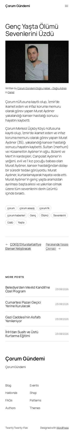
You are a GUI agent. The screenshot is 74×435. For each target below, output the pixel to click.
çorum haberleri (16, 215)
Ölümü (44, 215)
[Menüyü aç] (66, 6)
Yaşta (21, 222)
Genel (11, 92)
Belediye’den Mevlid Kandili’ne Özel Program (27, 289)
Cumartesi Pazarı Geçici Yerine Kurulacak (23, 304)
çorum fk (44, 208)
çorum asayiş (27, 208)
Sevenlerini (59, 215)
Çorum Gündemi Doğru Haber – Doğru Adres (41, 88)
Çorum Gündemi (17, 5)
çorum (11, 208)
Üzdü (10, 222)
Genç (33, 215)
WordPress (63, 427)
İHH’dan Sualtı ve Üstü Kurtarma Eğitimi (21, 333)
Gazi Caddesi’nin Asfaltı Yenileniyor (23, 319)
